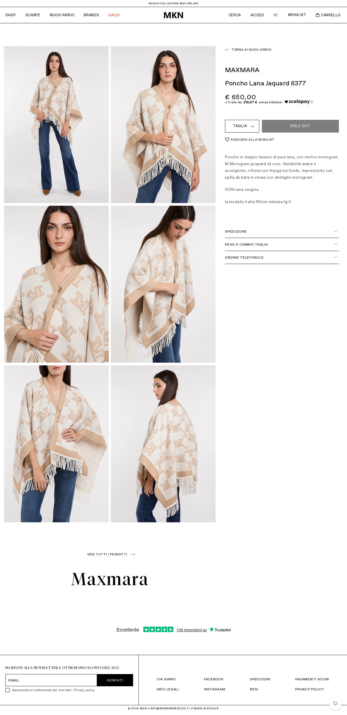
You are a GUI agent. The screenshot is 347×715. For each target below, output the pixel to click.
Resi (254, 689)
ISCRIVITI (115, 680)
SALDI (114, 15)
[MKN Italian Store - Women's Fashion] (173, 15)
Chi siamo (166, 679)
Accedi (257, 15)
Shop (10, 15)
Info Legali (168, 689)
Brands (91, 15)
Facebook (214, 679)
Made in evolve (206, 708)
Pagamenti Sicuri (312, 679)
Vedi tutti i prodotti (107, 554)
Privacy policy (84, 690)
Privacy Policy (309, 689)
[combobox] (242, 126)
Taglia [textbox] (240, 126)
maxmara (110, 579)
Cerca (235, 15)
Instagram (214, 689)
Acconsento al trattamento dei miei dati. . (53, 690)
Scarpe (32, 15)
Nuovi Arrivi (62, 15)
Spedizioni (260, 679)
